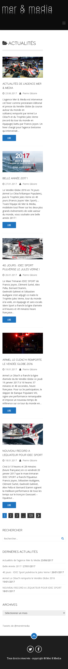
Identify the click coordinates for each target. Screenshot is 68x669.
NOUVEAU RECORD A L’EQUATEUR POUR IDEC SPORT (32, 587)
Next (39, 517)
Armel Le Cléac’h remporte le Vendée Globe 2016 (28, 578)
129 (31, 516)
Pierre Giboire (30, 93)
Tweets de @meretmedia (16, 625)
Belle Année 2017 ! (15, 178)
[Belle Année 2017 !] (22, 171)
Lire (9, 138)
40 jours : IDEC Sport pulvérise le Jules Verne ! (26, 572)
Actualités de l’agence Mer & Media (21, 560)
